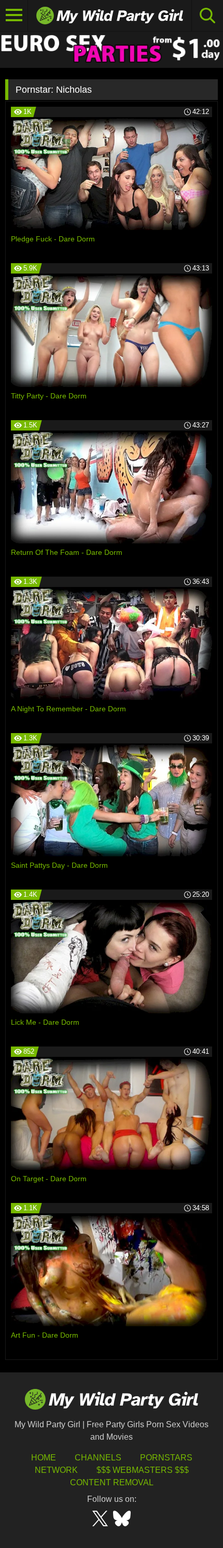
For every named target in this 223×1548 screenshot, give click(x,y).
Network (56, 1470)
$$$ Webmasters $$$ (142, 1470)
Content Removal (112, 1482)
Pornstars (166, 1457)
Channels (98, 1457)
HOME (43, 1457)
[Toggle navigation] (14, 15)
